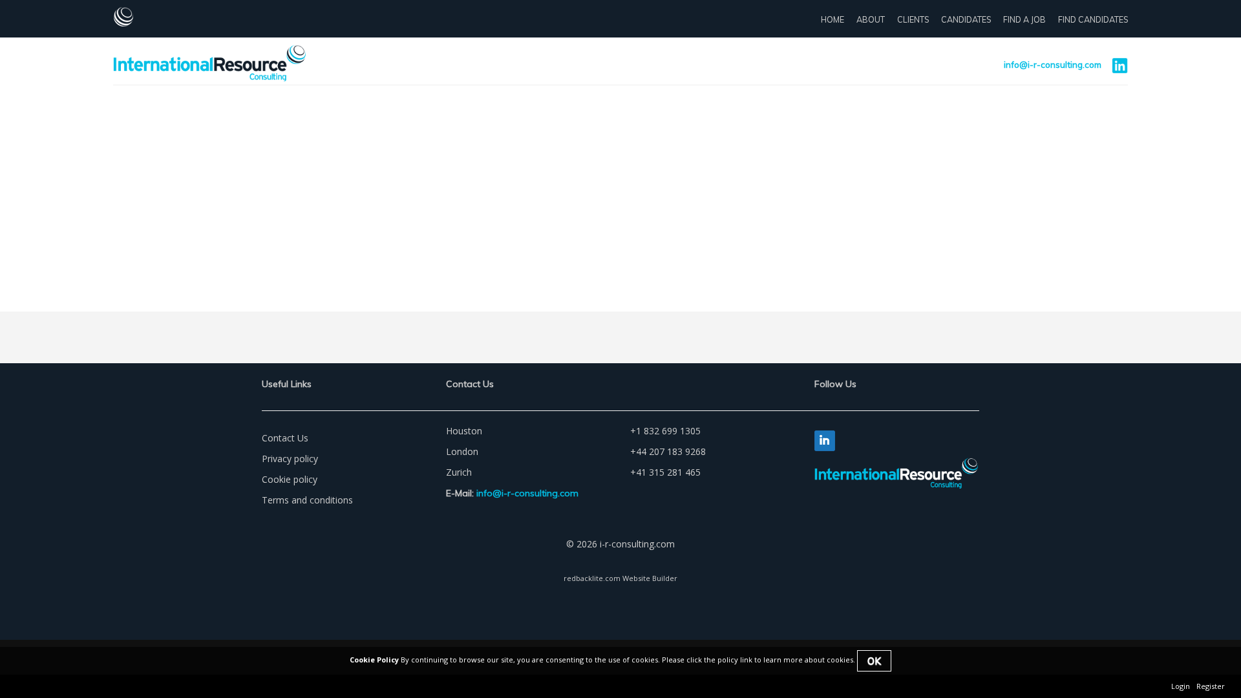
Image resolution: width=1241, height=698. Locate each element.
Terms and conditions (307, 500)
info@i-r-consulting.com (1052, 64)
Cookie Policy (374, 659)
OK (874, 661)
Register (1210, 686)
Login (1180, 686)
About (870, 19)
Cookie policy (289, 479)
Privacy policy (290, 458)
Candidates (966, 19)
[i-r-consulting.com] (155, 16)
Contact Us (285, 438)
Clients (913, 19)
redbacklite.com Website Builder (620, 578)
